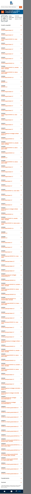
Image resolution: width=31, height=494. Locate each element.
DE (19, 491)
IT (16, 491)
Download (3, 482)
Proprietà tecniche (5, 478)
